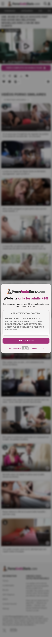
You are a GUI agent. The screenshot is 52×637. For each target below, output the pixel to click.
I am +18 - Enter (26, 341)
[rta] (25, 349)
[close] (48, 287)
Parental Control (37, 348)
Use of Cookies (14, 348)
